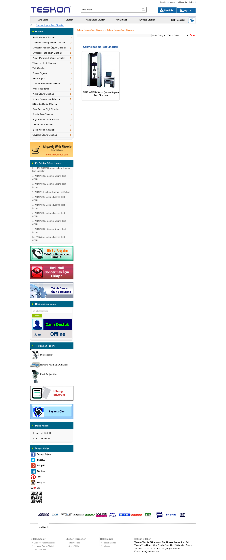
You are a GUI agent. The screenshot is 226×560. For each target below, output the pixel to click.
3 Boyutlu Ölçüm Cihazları (45, 104)
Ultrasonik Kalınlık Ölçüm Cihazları (49, 47)
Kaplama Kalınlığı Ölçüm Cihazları (49, 42)
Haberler (106, 546)
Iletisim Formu (74, 543)
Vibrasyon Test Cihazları (44, 63)
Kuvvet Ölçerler (39, 73)
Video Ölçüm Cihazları (43, 94)
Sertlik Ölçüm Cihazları (43, 37)
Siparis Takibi (73, 546)
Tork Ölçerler (38, 68)
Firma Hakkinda (109, 543)
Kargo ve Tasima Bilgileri (43, 546)
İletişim (191, 2)
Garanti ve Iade (40, 549)
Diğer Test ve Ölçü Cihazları (45, 109)
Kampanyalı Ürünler (95, 20)
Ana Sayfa (43, 20)
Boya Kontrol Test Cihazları (45, 119)
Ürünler (69, 20)
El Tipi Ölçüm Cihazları (43, 130)
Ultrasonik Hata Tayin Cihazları (47, 53)
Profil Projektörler (40, 89)
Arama (172, 2)
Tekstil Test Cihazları (42, 124)
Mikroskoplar (38, 78)
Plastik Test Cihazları (42, 114)
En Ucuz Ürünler (147, 20)
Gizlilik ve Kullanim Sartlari (44, 543)
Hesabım (163, 2)
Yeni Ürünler (121, 20)
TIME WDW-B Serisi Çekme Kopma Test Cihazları (101, 93)
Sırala (192, 35)
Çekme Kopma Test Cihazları (50, 25)
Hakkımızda (182, 2)
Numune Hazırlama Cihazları (46, 83)
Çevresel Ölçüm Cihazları (44, 135)
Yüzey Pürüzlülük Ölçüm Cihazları (48, 58)
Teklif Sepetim (178, 20)
